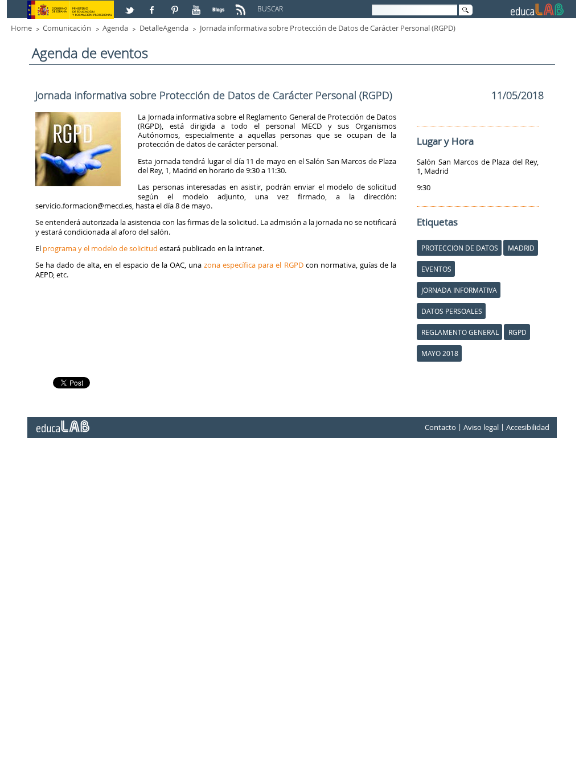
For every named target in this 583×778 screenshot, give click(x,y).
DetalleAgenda (163, 28)
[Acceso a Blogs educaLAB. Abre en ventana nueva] (220, 5)
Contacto (440, 427)
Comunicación (67, 28)
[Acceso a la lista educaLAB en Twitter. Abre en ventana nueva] (131, 5)
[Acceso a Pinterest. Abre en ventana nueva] (175, 5)
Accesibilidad (527, 427)
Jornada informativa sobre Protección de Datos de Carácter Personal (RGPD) (327, 28)
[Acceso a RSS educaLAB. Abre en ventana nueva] (242, 5)
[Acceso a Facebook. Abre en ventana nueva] (153, 5)
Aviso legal (481, 427)
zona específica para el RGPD (253, 265)
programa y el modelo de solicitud (100, 248)
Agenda (115, 28)
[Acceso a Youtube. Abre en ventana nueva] (197, 5)
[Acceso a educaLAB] (62, 422)
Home (21, 28)
